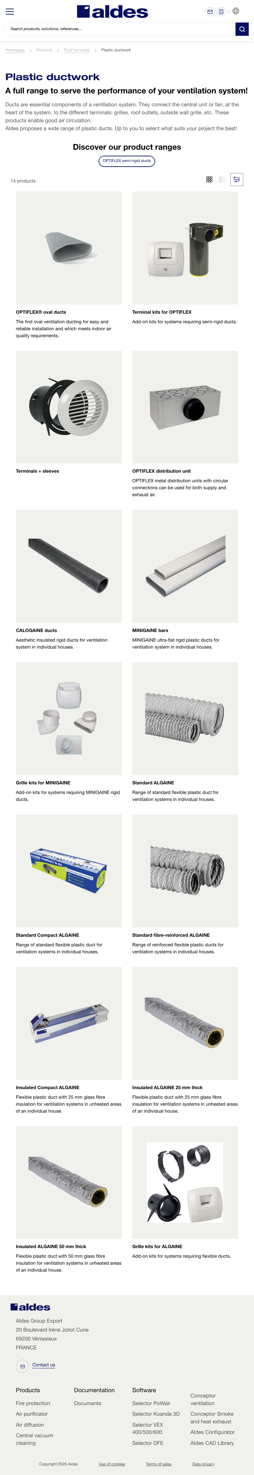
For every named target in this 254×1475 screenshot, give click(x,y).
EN (244, 11)
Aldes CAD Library (212, 1444)
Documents (87, 1404)
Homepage (15, 51)
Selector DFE (147, 1444)
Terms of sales (159, 1465)
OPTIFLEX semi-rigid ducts (127, 161)
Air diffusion (30, 1425)
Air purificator (32, 1414)
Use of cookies (112, 1465)
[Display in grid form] (221, 179)
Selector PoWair (151, 1404)
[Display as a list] (209, 179)
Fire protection (33, 1404)
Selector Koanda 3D (156, 1414)
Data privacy (203, 1465)
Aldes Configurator (212, 1433)
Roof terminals (77, 51)
